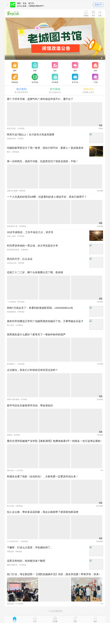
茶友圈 (55, 621)
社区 (34, 621)
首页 (14, 621)
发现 (75, 621)
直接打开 (98, 5)
